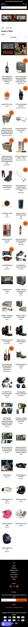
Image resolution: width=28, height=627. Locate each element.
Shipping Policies (14, 570)
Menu (4, 4)
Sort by (3, 34)
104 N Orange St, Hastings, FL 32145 (14, 607)
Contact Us (14, 572)
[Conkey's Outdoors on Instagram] (14, 586)
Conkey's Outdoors (15, 612)
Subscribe (21, 600)
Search (14, 566)
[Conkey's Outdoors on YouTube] (17, 586)
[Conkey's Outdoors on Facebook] (11, 586)
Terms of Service (14, 574)
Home (2, 27)
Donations (14, 568)
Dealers (14, 579)
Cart (26, 4)
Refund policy (14, 577)
